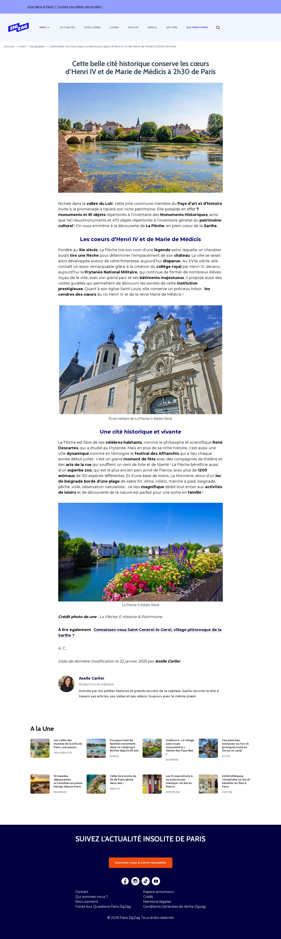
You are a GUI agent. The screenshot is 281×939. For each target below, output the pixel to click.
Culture (227, 792)
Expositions (173, 792)
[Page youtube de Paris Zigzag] (156, 881)
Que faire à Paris (197, 27)
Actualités (67, 27)
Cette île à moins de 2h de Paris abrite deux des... (123, 780)
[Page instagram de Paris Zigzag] (135, 881)
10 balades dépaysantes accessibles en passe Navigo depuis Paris (68, 781)
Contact (81, 892)
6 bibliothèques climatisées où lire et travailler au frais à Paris (236, 781)
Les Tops (171, 27)
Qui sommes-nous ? (91, 897)
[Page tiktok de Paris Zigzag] (146, 881)
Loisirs (114, 27)
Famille (152, 27)
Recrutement (86, 902)
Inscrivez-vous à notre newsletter (140, 862)
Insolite (133, 27)
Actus (226, 756)
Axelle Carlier (92, 678)
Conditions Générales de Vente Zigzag (174, 907)
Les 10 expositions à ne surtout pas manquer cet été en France (179, 781)
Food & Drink (92, 27)
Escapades (172, 759)
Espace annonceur (158, 892)
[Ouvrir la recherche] (218, 27)
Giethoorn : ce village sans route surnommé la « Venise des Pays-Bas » (180, 747)
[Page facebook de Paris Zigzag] (125, 881)
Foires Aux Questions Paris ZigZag (103, 907)
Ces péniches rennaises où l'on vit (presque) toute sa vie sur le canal (235, 745)
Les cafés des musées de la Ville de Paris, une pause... (68, 744)
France (114, 756)
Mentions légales (157, 902)
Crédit (148, 897)
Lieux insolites (63, 752)
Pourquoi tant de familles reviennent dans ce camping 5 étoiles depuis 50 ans (124, 745)
